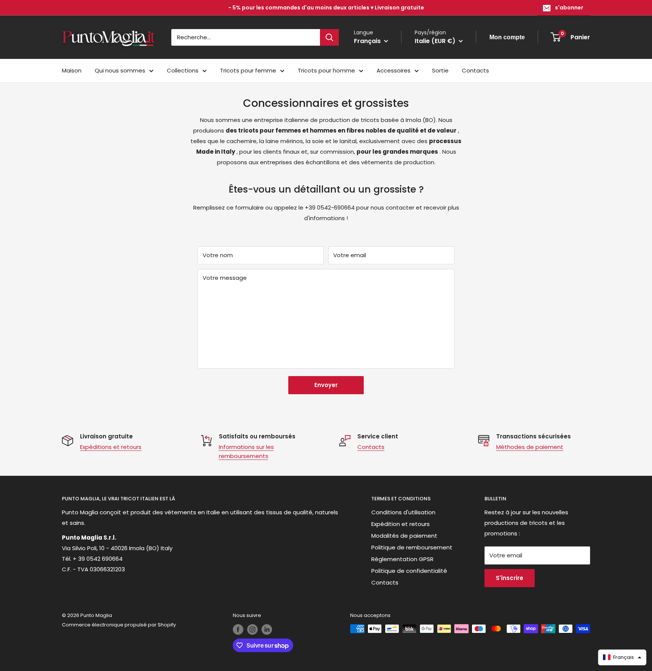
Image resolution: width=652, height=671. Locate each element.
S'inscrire (509, 578)
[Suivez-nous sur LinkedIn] (266, 629)
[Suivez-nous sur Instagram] (252, 629)
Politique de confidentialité (409, 571)
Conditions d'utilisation (403, 512)
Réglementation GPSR (402, 559)
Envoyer (326, 385)
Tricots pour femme (248, 70)
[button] (622, 657)
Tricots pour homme (326, 70)
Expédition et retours (400, 524)
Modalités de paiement (404, 536)
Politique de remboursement (411, 547)
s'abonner (569, 7)
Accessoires (394, 70)
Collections (182, 70)
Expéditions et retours (110, 447)
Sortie (440, 70)
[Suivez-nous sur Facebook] (238, 629)
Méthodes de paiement (529, 447)
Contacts (475, 70)
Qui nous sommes (120, 70)
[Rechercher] (329, 37)
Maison (72, 70)
